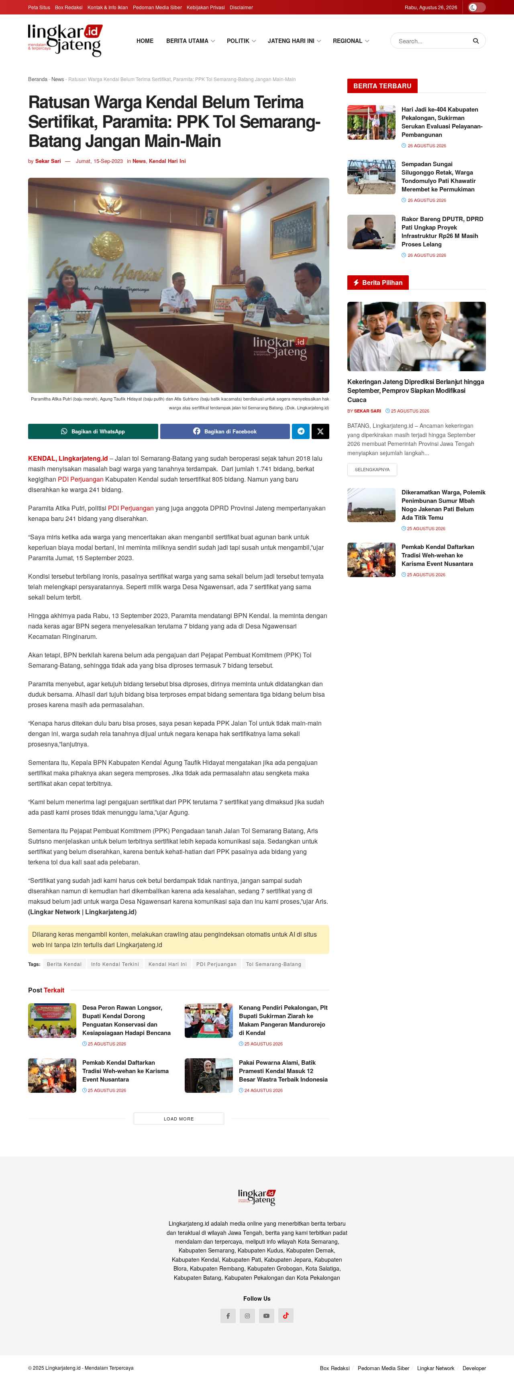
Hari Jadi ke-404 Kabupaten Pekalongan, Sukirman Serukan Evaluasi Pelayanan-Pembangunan (442, 122)
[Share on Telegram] (301, 431)
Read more (372, 469)
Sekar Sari (48, 161)
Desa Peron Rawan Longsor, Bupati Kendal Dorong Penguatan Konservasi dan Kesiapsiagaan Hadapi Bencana (126, 1020)
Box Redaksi (69, 7)
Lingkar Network (436, 1368)
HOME (145, 41)
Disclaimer (241, 7)
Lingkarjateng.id (63, 1367)
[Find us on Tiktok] (286, 1315)
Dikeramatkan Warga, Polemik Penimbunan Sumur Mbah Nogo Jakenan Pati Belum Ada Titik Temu (443, 505)
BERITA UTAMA (187, 41)
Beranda (37, 79)
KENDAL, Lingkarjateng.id (68, 458)
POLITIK (238, 41)
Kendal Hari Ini (167, 161)
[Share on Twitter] (320, 431)
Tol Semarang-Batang (274, 963)
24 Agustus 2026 (263, 1090)
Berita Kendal (64, 963)
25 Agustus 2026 (106, 1043)
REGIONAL (348, 41)
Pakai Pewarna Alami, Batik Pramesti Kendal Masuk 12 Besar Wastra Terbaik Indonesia (283, 1071)
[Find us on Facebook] (228, 1316)
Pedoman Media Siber (157, 7)
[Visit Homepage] (65, 40)
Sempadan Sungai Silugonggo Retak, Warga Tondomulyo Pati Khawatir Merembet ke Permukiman (439, 176)
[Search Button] (477, 41)
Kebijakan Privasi (206, 7)
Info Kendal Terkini (115, 963)
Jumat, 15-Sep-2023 (99, 161)
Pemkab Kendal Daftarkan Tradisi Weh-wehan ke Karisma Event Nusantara (125, 1071)
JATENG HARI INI (291, 41)
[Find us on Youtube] (266, 1316)
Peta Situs (39, 7)
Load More (179, 1118)
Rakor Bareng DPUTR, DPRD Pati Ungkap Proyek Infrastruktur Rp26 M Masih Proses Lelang (442, 231)
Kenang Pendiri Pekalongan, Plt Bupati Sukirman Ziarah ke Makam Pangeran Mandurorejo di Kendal (283, 1020)
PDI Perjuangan (81, 479)
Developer (474, 1368)
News (57, 79)
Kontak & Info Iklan (108, 7)
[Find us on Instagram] (247, 1316)
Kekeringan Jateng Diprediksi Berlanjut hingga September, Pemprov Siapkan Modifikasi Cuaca (415, 390)
